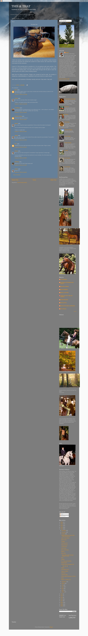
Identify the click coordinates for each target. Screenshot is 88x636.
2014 (62, 595)
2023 (62, 527)
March (63, 591)
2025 (62, 523)
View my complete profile (64, 78)
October (63, 533)
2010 (62, 602)
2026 (62, 522)
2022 (62, 528)
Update (62, 567)
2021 (62, 594)
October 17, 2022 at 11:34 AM (21, 94)
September (64, 581)
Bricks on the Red (64, 292)
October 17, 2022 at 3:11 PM (20, 131)
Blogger (51, 627)
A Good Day (66, 122)
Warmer (63, 551)
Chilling (62, 559)
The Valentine (67, 166)
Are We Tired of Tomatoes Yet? (67, 564)
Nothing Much (64, 562)
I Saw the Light (64, 574)
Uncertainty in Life (65, 569)
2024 (62, 525)
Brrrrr (62, 557)
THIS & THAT (20, 6)
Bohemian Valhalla (65, 286)
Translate (69, 22)
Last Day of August (68, 129)
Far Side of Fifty (18, 116)
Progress (66, 114)
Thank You (66, 106)
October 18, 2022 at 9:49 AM (21, 157)
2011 (62, 600)
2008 (62, 605)
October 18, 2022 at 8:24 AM (21, 147)
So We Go (63, 572)
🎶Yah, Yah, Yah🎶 (65, 566)
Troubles (63, 541)
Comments (63, 516)
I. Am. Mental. (63, 308)
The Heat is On (64, 543)
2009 (62, 604)
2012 (62, 599)
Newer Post (15, 180)
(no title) (66, 150)
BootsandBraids (64, 289)
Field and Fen (64, 302)
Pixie (16, 143)
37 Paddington (64, 279)
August (63, 583)
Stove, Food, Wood (65, 538)
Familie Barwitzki (64, 299)
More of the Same (65, 549)
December (64, 530)
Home (34, 180)
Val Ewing (17, 161)
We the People (67, 136)
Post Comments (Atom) (22, 182)
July (63, 585)
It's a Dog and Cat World (66, 561)
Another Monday (67, 142)
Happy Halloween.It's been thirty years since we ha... (67, 536)
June (63, 586)
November (64, 532)
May (63, 588)
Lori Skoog (17, 107)
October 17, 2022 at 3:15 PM (21, 139)
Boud (16, 89)
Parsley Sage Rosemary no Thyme (68, 576)
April (63, 590)
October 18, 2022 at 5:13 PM (21, 165)
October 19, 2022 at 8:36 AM (21, 172)
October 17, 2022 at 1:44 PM (21, 112)
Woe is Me (63, 553)
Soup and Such (64, 544)
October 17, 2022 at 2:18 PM (21, 119)
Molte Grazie (64, 539)
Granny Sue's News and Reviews (68, 305)
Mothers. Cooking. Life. (66, 579)
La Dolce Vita (64, 546)
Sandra (16, 98)
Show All (75, 311)
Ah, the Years (67, 158)
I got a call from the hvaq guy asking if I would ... (67, 555)
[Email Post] (27, 85)
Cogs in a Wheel (64, 571)
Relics (62, 577)
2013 (62, 597)
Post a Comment (16, 174)
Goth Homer (63, 548)
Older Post (53, 180)
